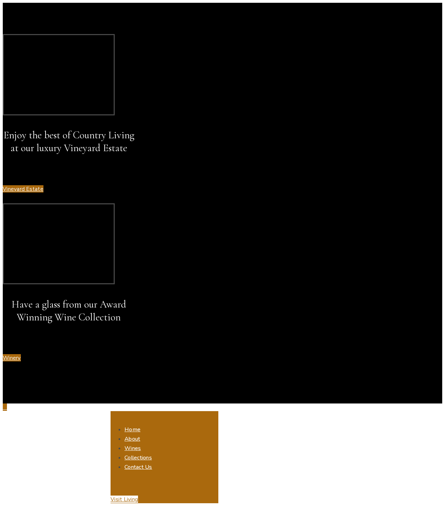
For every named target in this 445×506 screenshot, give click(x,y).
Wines (132, 448)
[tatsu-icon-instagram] (162, 486)
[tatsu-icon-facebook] (162, 480)
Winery (12, 357)
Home (132, 429)
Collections (138, 458)
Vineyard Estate (23, 189)
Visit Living (124, 499)
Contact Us (138, 467)
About (132, 439)
